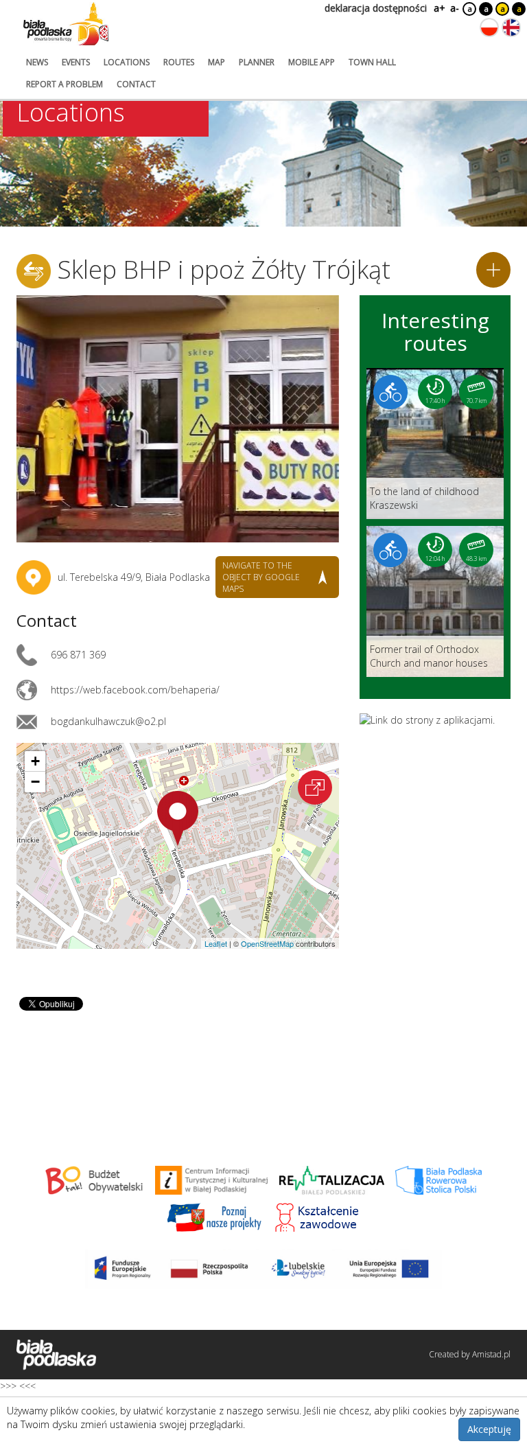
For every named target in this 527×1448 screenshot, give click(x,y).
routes (178, 62)
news (37, 62)
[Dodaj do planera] (493, 270)
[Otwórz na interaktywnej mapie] (315, 787)
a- (454, 7)
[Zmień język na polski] (489, 27)
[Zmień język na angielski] (511, 27)
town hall (372, 62)
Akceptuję (489, 1429)
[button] (177, 818)
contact (136, 84)
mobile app (311, 62)
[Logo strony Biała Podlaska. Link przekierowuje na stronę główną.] (65, 24)
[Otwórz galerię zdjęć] (177, 418)
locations (127, 62)
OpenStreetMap (267, 943)
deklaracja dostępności (376, 7)
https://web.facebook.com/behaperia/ (135, 689)
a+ (438, 7)
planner (256, 62)
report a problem (64, 84)
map (216, 62)
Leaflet (215, 943)
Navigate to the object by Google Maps (261, 577)
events (76, 62)
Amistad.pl (491, 1354)
